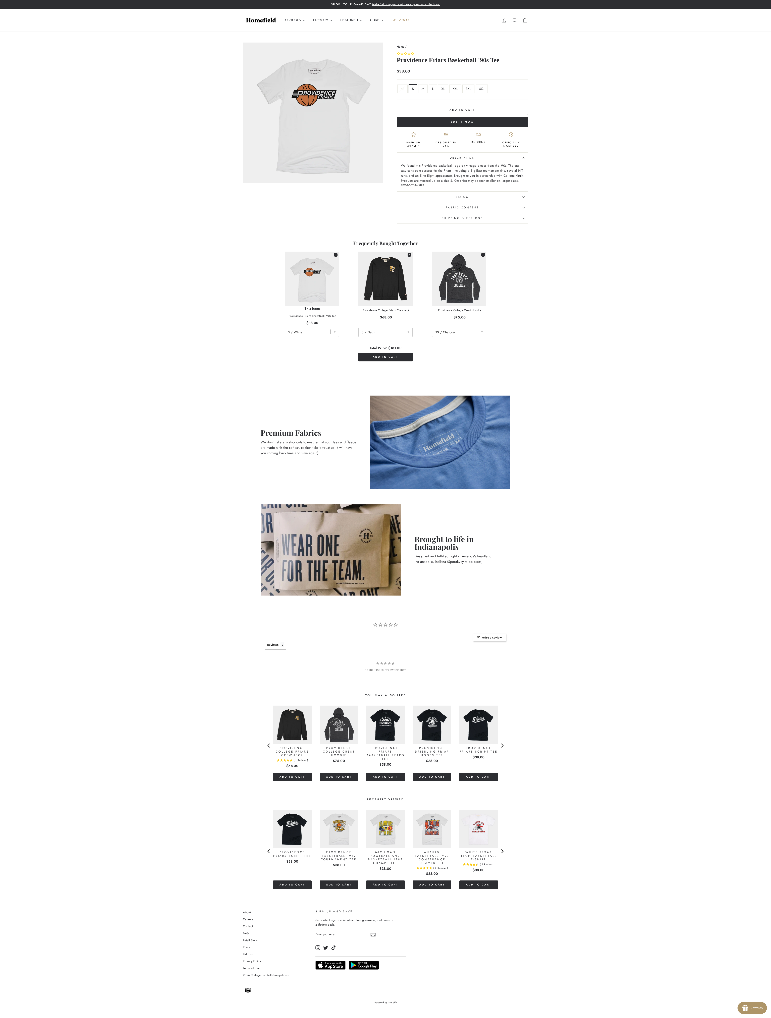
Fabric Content (462, 207)
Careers (248, 919)
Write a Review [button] (491, 637)
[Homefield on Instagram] (317, 947)
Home (400, 47)
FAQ (246, 933)
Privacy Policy (252, 961)
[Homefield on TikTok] (333, 947)
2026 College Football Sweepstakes (266, 975)
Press (246, 947)
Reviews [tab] (272, 645)
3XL (468, 88)
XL (443, 88)
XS (402, 88)
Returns (248, 954)
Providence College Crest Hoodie (459, 310)
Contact (248, 926)
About (247, 912)
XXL (455, 88)
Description (462, 158)
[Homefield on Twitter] (325, 947)
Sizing (462, 197)
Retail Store (250, 940)
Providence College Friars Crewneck (386, 310)
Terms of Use (251, 968)
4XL (481, 88)
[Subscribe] (373, 934)
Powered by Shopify (385, 1002)
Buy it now (462, 122)
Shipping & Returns (462, 218)
